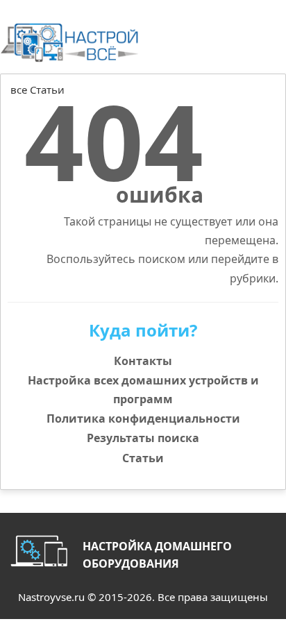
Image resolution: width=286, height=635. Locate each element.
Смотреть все (248, 105)
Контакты (143, 361)
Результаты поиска (143, 438)
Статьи (143, 458)
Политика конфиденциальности (143, 418)
